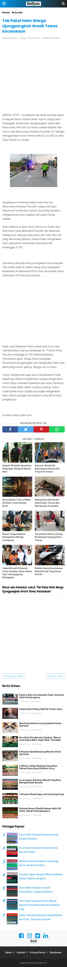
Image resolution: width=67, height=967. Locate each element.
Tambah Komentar (51, 38)
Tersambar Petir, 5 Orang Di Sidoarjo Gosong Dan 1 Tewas (48, 537)
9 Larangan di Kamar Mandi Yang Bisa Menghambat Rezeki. (40, 781)
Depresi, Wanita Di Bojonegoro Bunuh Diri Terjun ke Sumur (47, 468)
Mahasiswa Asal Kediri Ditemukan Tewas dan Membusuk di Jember (47, 502)
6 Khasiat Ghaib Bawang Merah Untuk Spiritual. (40, 752)
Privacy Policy (37, 952)
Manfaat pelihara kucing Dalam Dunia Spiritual (40, 724)
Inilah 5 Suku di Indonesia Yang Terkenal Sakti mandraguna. (41, 696)
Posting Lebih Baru (13, 676)
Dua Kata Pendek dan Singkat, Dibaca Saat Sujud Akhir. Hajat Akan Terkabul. (40, 738)
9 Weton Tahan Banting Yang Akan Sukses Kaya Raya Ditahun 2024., (38, 767)
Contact (21, 952)
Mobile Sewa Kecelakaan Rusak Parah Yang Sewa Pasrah (49, 571)
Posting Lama (55, 676)
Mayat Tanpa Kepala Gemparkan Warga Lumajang (13, 537)
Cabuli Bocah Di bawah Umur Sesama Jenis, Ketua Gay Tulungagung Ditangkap (17, 573)
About (8, 952)
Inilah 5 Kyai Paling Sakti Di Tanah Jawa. (41, 709)
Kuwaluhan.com (40, 963)
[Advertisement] (33, 76)
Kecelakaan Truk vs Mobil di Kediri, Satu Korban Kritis (16, 502)
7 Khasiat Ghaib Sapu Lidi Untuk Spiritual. (42, 794)
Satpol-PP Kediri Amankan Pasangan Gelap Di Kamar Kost (16, 468)
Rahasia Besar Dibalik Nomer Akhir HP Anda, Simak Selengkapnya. (40, 809)
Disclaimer (56, 952)
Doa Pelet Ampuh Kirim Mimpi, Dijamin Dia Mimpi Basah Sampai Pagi (39, 904)
